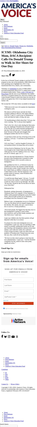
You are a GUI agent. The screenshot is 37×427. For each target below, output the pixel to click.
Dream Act (22, 46)
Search (3, 42)
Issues (5, 28)
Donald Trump (14, 46)
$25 (6, 376)
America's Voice (9, 1)
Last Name (8, 284)
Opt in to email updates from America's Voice (16, 308)
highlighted (13, 89)
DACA (7, 46)
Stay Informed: (4, 21)
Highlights (30, 46)
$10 (6, 374)
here (33, 104)
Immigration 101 (9, 30)
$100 (6, 378)
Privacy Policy (15, 384)
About (6, 24)
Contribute (4, 369)
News (5, 31)
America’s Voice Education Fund (14, 33)
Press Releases (8, 26)
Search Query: (4, 39)
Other (7, 379)
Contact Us (4, 384)
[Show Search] (1, 37)
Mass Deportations (7, 47)
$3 (6, 372)
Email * (7, 290)
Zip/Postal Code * (10, 295)
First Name (8, 278)
